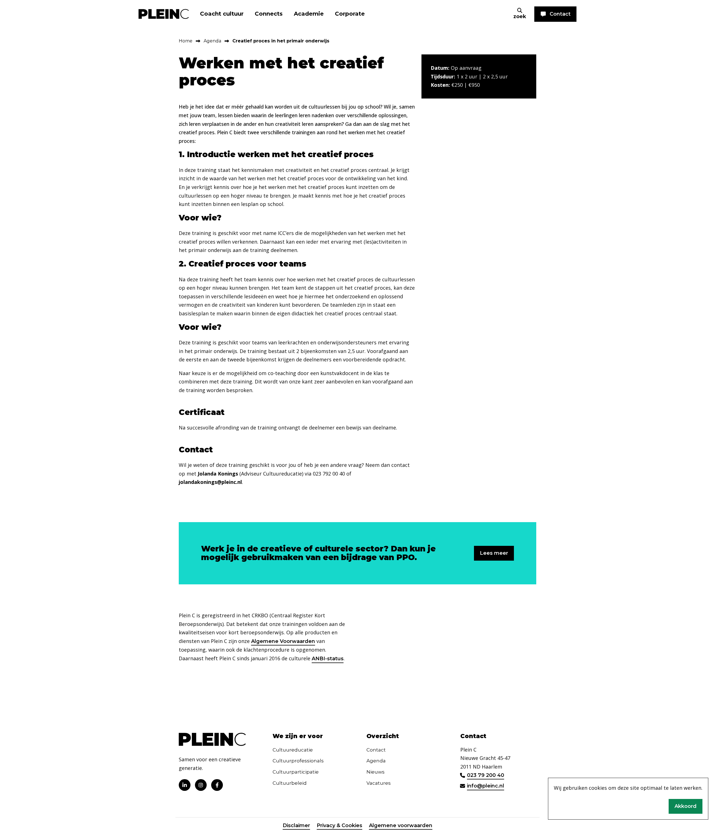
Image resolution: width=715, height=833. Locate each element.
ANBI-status (328, 659)
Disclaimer (296, 825)
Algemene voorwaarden (400, 825)
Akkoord (686, 806)
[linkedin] (184, 785)
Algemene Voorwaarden (283, 641)
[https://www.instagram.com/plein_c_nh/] (201, 785)
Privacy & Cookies (339, 825)
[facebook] (217, 785)
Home (185, 41)
